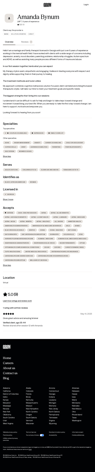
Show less (7, 156)
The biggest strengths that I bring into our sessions (26, 95)
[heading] (10, 294)
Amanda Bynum (38, 17)
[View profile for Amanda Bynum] (9, 20)
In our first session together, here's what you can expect (28, 66)
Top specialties (9, 128)
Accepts (8, 208)
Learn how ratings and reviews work (17, 301)
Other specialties (9, 138)
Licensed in (10, 189)
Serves (7, 164)
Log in (86, 4)
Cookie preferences (78, 435)
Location (9, 277)
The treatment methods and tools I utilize (22, 81)
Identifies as (11, 177)
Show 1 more (8, 199)
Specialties (10, 124)
